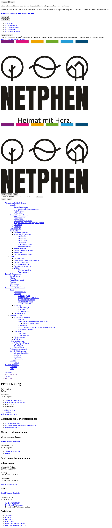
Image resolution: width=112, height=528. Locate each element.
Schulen (12, 278)
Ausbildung (18, 252)
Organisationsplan (24, 246)
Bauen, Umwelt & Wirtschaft (15, 288)
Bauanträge (18, 306)
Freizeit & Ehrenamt (17, 280)
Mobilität (13, 361)
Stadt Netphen (10, 441)
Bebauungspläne (24, 296)
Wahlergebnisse (23, 272)
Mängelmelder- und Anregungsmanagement (29, 223)
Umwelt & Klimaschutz (18, 351)
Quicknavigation (11, 374)
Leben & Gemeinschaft (13, 274)
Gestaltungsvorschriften (26, 300)
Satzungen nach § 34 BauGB (28, 298)
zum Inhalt (9, 23)
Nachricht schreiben (8, 410)
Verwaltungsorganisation (22, 235)
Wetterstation (18, 213)
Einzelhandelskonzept (25, 329)
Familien (13, 282)
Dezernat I (22, 236)
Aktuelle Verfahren (25, 304)
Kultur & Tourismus (12, 365)
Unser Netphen (15, 276)
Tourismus (13, 367)
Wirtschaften (18, 345)
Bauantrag (21, 309)
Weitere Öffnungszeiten (9, 484)
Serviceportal (18, 219)
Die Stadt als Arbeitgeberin (23, 250)
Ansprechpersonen (20, 248)
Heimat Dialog (19, 347)
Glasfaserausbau (19, 337)
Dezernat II (22, 238)
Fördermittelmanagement (18, 349)
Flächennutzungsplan (25, 302)
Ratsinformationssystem (22, 264)
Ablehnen (5, 17)
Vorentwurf (22, 333)
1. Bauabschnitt (23, 335)
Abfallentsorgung (20, 217)
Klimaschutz (18, 359)
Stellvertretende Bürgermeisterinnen (26, 260)
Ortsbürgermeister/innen (22, 266)
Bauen (12, 290)
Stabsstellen (22, 242)
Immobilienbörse (20, 292)
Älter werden (14, 284)
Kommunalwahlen (24, 270)
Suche (7, 376)
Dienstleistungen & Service (19, 215)
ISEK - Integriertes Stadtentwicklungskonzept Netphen (37, 327)
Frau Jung (8, 378)
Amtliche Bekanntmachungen (28, 209)
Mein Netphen (19, 211)
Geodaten (17, 357)
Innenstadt (17, 331)
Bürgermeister (19, 258)
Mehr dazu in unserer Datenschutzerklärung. (18, 13)
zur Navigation (10, 29)
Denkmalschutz (19, 313)
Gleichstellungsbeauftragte (23, 254)
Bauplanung (18, 294)
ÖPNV (16, 363)
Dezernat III (22, 240)
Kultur (12, 369)
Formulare (17, 227)
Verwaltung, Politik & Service (15, 203)
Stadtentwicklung (16, 315)
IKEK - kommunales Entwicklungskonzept (33, 321)
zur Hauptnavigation (12, 27)
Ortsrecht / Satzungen (21, 262)
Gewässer (17, 355)
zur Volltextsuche (11, 25)
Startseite (8, 372)
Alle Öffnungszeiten (21, 233)
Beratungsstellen (15, 286)
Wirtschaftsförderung (17, 341)
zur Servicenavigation (12, 31)
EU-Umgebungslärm (21, 353)
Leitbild (21, 319)
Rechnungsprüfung (25, 244)
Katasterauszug (23, 311)
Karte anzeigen (6, 412)
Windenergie (18, 339)
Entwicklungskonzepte (22, 317)
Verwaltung (14, 231)
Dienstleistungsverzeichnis (23, 221)
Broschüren (18, 225)
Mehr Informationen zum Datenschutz (14, 39)
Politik (12, 256)
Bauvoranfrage (23, 307)
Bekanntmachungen (21, 207)
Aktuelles (13, 205)
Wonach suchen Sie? (8, 197)
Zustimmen (5, 19)
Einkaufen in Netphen (21, 343)
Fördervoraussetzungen (31, 323)
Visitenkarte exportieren (9, 414)
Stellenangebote (15, 229)
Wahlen (16, 268)
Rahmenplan (22, 325)
